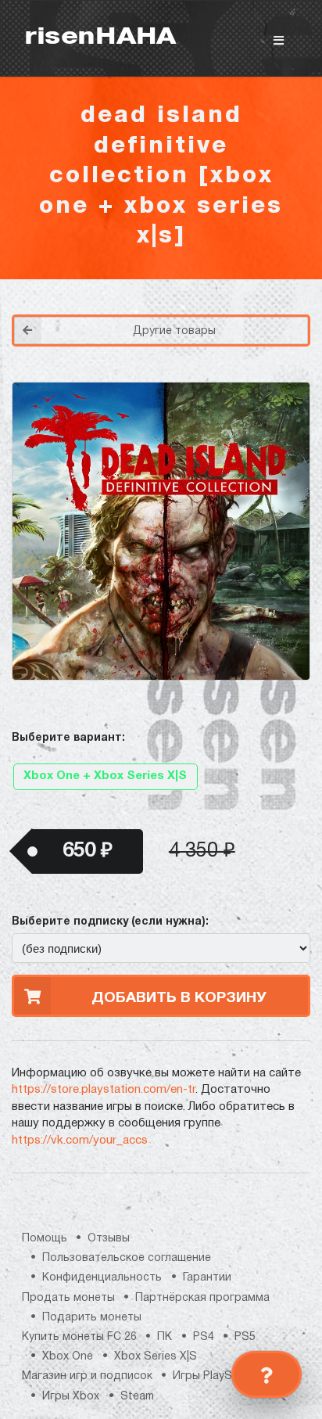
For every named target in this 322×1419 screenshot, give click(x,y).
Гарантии (207, 1278)
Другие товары (174, 331)
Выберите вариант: (68, 738)
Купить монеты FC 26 (79, 1337)
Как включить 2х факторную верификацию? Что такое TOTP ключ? (253, 266)
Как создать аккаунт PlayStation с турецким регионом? (254, 257)
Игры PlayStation (218, 1376)
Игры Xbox (70, 1397)
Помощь (44, 1239)
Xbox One (67, 1357)
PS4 (203, 1337)
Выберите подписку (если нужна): (110, 922)
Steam (137, 1397)
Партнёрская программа (202, 1298)
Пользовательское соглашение (126, 1258)
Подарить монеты (91, 1318)
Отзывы (109, 1239)
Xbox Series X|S (155, 1357)
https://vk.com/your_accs (80, 1140)
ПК (164, 1337)
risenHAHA (100, 37)
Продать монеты (68, 1298)
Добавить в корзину (179, 998)
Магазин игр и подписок (87, 1376)
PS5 (245, 1337)
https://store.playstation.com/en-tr (103, 1089)
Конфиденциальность (102, 1278)
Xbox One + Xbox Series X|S (105, 776)
